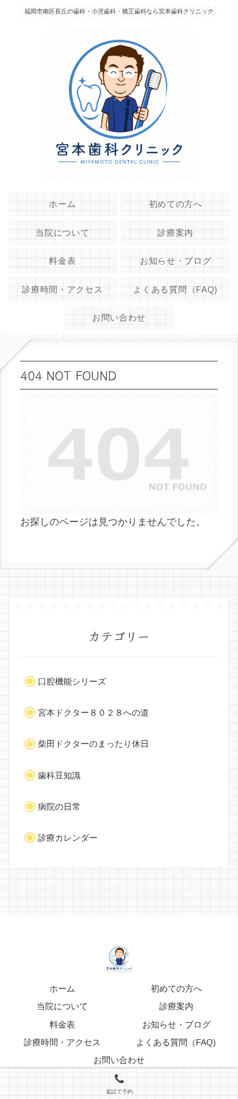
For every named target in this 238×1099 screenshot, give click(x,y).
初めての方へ (176, 988)
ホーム (62, 988)
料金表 (62, 1024)
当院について (62, 1006)
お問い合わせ (119, 1060)
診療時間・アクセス (62, 1042)
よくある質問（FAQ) (176, 1042)
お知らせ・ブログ (176, 1024)
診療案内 (176, 1006)
